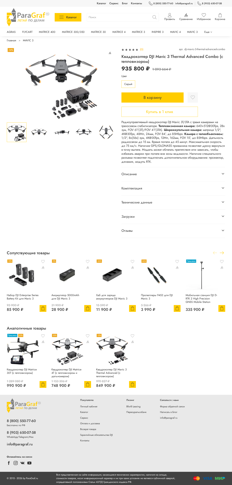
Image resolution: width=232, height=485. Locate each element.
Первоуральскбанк (136, 412)
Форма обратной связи (172, 406)
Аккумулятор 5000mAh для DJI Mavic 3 (65, 297)
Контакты (136, 3)
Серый (128, 84)
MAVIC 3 (192, 32)
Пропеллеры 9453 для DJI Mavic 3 (157, 297)
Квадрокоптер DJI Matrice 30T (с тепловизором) (22, 371)
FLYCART (27, 32)
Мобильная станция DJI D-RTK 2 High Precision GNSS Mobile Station (201, 298)
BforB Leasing (133, 406)
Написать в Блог (168, 412)
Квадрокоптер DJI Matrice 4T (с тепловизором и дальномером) (66, 373)
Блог (125, 3)
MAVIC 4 (175, 32)
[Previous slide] (12, 83)
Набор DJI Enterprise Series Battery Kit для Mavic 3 (22, 297)
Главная (11, 40)
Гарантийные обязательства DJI (96, 435)
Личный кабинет (88, 406)
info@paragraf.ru (184, 3)
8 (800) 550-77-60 (163, 3)
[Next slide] (110, 83)
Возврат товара (88, 429)
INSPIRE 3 (158, 32)
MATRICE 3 (138, 32)
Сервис (114, 3)
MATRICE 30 (98, 32)
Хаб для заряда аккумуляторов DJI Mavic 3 (111, 297)
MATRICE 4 (119, 32)
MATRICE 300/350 (73, 32)
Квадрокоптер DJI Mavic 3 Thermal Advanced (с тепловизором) (111, 373)
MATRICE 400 (47, 32)
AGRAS (11, 32)
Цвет (124, 76)
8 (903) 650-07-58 (212, 3)
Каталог (101, 3)
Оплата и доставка (90, 423)
